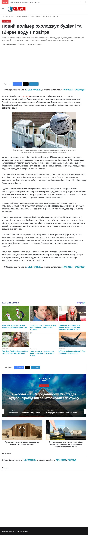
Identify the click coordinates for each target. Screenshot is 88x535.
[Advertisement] (44, 64)
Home (5, 16)
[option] (44, 395)
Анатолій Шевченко (9, 44)
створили (25, 96)
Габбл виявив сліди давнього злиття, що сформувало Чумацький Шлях (34, 2)
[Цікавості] (17, 9)
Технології (11, 16)
